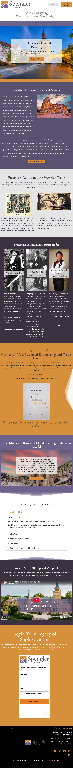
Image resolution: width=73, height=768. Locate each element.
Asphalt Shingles (17, 512)
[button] (36, 23)
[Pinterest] (69, 755)
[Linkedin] (64, 751)
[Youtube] (55, 751)
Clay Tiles (14, 534)
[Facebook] (69, 751)
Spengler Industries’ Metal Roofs (24, 548)
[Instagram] (60, 751)
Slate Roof (14, 543)
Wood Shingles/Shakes (20, 539)
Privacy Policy (51, 761)
